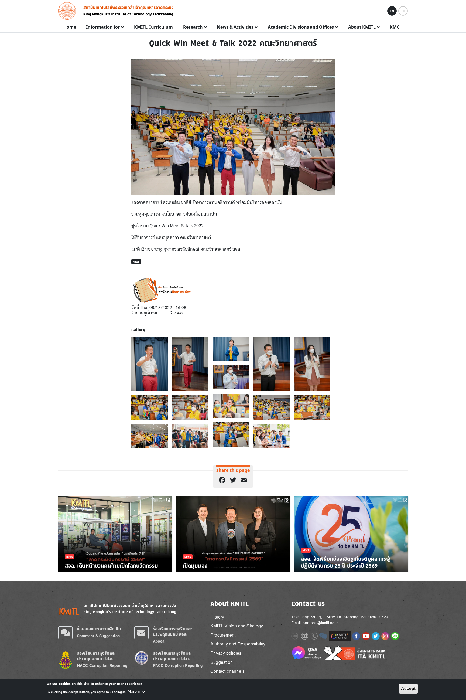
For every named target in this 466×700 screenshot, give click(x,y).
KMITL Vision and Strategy (236, 626)
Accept (408, 688)
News (136, 261)
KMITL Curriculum (153, 27)
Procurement (222, 635)
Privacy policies (225, 653)
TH (403, 10)
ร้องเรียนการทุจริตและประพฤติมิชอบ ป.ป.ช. (96, 656)
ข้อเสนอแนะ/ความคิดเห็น (99, 628)
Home (69, 27)
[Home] (68, 11)
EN (392, 10)
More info (136, 691)
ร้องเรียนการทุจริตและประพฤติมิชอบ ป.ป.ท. (172, 656)
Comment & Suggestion (98, 635)
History (217, 617)
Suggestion (221, 662)
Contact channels (227, 671)
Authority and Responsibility (238, 644)
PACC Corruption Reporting (178, 665)
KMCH (396, 27)
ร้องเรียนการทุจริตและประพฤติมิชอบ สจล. (172, 631)
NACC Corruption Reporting (102, 665)
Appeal (159, 641)
